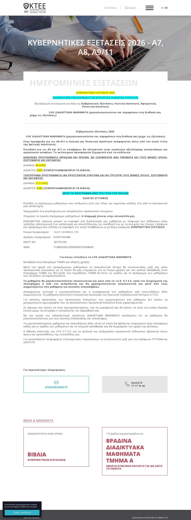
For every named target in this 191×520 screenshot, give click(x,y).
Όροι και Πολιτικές (31, 517)
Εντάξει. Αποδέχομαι (22, 512)
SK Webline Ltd (161, 517)
